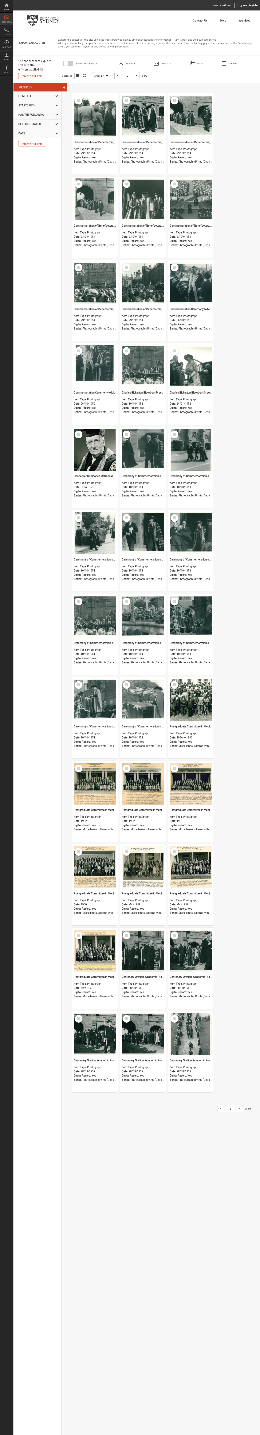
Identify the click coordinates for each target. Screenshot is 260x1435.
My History (7, 47)
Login (6, 60)
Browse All (7, 22)
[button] (162, 63)
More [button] (6, 72)
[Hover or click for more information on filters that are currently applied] (41, 69)
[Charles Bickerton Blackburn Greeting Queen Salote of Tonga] (191, 366)
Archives (244, 20)
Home (6, 9)
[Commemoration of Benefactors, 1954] (95, 116)
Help (223, 20)
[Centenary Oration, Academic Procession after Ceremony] (143, 951)
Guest (227, 5)
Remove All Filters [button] (31, 76)
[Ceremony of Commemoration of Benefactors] (143, 450)
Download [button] (126, 63)
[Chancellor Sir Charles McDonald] (95, 450)
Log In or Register (240, 5)
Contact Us (200, 20)
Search (6, 34)
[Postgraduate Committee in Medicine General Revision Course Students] (191, 700)
